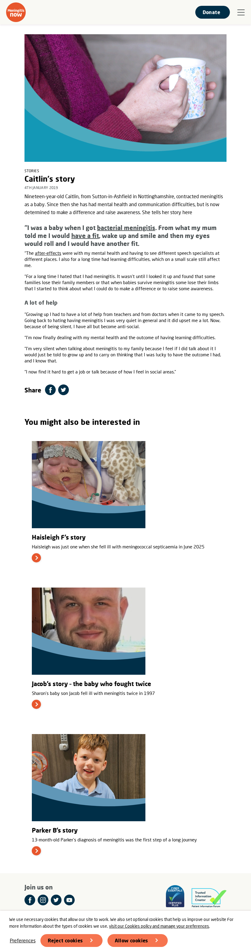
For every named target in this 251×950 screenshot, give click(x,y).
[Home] (16, 12)
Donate (211, 12)
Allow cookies (131, 940)
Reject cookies (65, 940)
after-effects (48, 253)
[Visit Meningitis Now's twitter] (56, 900)
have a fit (85, 235)
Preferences (23, 940)
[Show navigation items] (241, 12)
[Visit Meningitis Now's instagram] (43, 900)
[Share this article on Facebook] (50, 389)
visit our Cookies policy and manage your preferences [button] (159, 926)
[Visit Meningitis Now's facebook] (29, 900)
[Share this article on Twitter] (63, 389)
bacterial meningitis (126, 227)
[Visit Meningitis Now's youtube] (69, 900)
